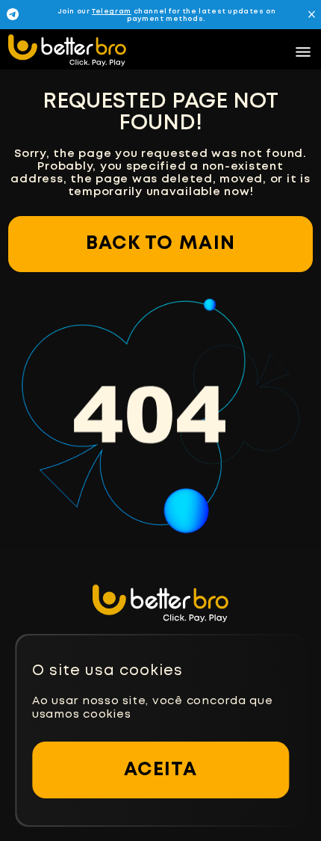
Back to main (160, 243)
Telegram (111, 11)
